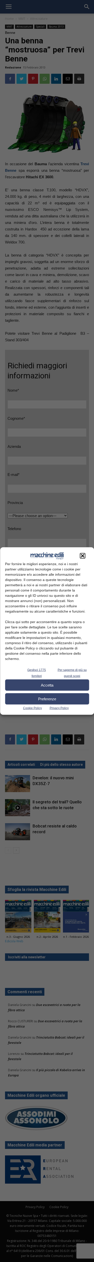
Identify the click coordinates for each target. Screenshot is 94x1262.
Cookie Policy (32, 708)
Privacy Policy (59, 708)
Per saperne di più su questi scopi (72, 673)
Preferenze (47, 699)
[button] (82, 555)
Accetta (47, 685)
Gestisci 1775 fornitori (36, 673)
